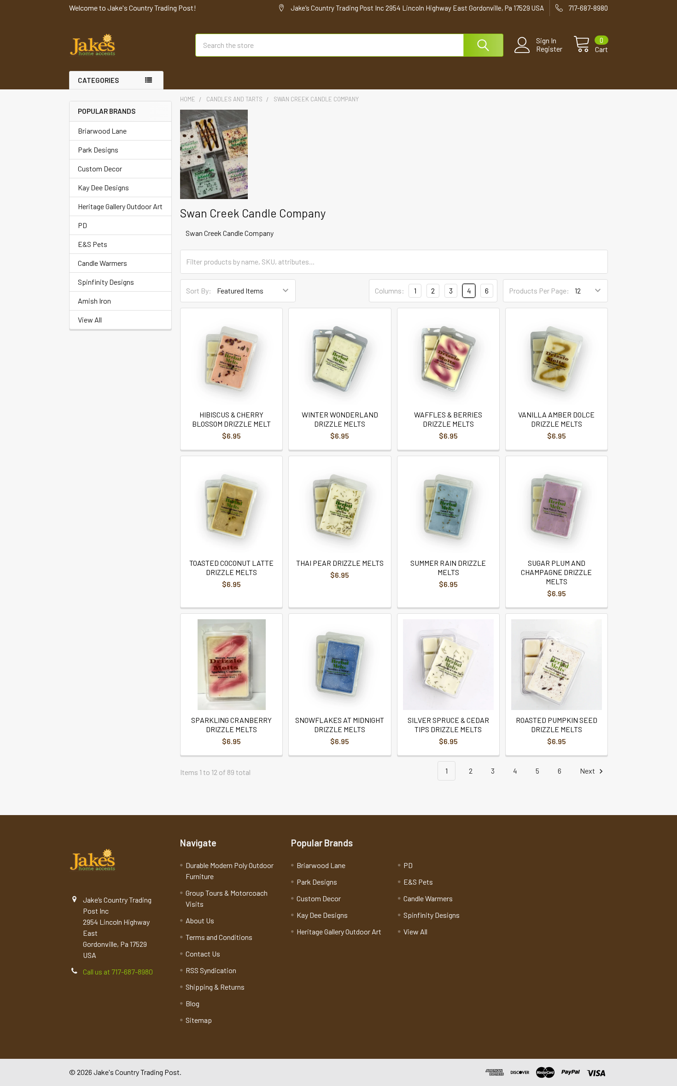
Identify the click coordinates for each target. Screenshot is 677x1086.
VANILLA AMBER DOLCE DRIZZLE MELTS (556, 419)
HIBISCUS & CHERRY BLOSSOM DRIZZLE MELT (231, 419)
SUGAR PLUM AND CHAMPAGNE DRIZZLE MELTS (556, 572)
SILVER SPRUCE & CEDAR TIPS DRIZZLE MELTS (448, 725)
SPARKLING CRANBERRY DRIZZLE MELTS (231, 725)
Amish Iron (94, 300)
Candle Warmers (102, 262)
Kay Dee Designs (103, 187)
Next (588, 770)
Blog (192, 1003)
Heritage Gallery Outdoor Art (120, 206)
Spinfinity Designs (106, 281)
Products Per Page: (539, 290)
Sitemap (199, 1020)
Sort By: (198, 290)
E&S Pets (92, 244)
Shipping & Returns (215, 986)
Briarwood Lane (102, 130)
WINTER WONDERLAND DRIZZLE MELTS (340, 419)
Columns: (389, 290)
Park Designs (98, 149)
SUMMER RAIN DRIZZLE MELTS (448, 567)
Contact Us (203, 953)
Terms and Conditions (219, 937)
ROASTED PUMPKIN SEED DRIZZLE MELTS (556, 725)
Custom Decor (100, 168)
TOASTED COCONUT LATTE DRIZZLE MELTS (231, 567)
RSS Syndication (211, 970)
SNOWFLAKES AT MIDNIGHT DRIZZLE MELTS (339, 725)
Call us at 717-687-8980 (118, 971)
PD (82, 225)
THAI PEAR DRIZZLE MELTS (340, 562)
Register (549, 49)
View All (90, 319)
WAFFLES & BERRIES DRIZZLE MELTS (448, 419)
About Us (200, 920)
